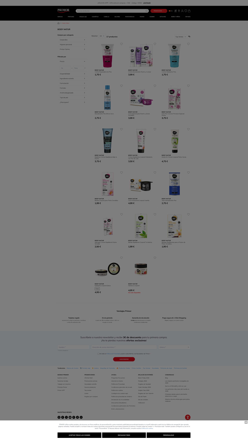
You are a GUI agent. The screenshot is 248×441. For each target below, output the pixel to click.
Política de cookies (147, 428)
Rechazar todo (124, 435)
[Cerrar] (246, 422)
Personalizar (168, 435)
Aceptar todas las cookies (79, 435)
